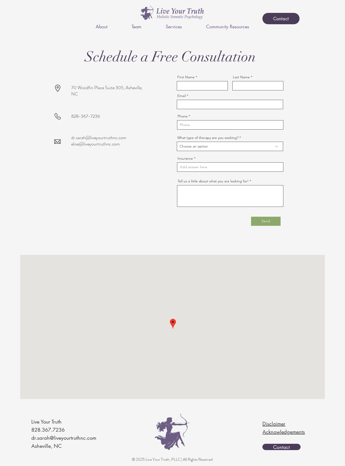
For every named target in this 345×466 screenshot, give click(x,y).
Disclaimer (273, 424)
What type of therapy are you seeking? (207, 137)
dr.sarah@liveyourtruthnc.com (98, 137)
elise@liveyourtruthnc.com (95, 144)
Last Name (241, 77)
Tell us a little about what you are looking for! (213, 181)
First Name (186, 77)
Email (181, 95)
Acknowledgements (283, 432)
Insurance (185, 158)
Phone (183, 116)
